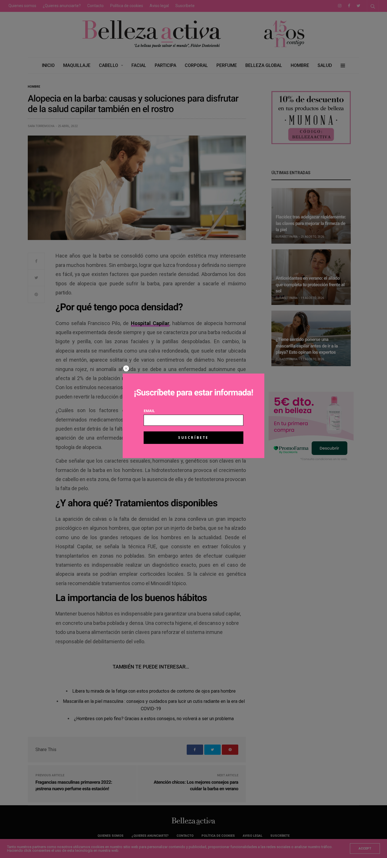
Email (149, 411)
